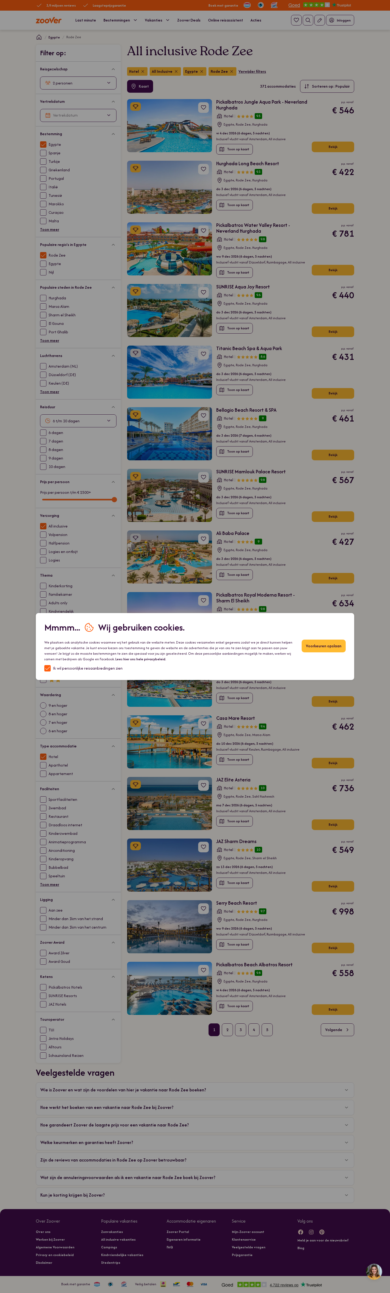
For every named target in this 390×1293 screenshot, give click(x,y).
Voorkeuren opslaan (323, 646)
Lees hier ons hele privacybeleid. (140, 659)
